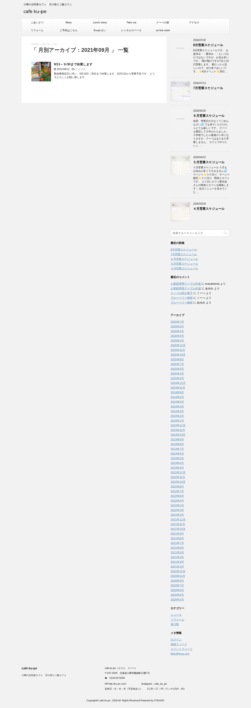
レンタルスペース (131, 30)
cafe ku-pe (35, 11)
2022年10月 (178, 481)
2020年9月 (177, 580)
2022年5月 (177, 500)
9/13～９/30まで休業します (73, 64)
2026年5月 (177, 326)
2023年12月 (178, 425)
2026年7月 (177, 321)
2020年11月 (178, 576)
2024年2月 (177, 415)
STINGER (159, 700)
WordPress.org (180, 653)
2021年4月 (177, 557)
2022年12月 (178, 472)
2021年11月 (178, 524)
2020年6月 (177, 590)
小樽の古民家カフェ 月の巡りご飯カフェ (44, 675)
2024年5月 (177, 401)
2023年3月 (177, 467)
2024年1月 (177, 420)
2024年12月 (178, 383)
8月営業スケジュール (208, 45)
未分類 (175, 624)
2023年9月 (177, 439)
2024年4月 (177, 406)
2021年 (46, 44)
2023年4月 (177, 463)
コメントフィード (182, 649)
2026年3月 (177, 335)
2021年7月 (177, 543)
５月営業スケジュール (209, 162)
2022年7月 (177, 491)
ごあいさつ (37, 22)
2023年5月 (177, 458)
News (68, 22)
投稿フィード (179, 644)
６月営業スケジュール (209, 115)
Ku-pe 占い (100, 30)
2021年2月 (177, 566)
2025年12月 (178, 345)
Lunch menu (100, 22)
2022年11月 (178, 477)
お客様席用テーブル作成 (186, 283)
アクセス (194, 22)
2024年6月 (177, 397)
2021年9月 (177, 533)
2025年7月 (177, 364)
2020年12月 (178, 571)
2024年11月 (178, 387)
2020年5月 (177, 594)
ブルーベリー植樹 (182, 297)
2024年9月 (177, 392)
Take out (131, 22)
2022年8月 (177, 486)
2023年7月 (177, 448)
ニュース (80, 69)
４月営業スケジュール (209, 208)
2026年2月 (177, 340)
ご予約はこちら (68, 30)
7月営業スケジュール (208, 88)
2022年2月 (177, 514)
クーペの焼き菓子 (182, 293)
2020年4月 (177, 599)
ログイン (176, 639)
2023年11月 (178, 430)
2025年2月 (177, 378)
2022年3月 (177, 510)
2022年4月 (177, 505)
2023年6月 (177, 453)
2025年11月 (178, 350)
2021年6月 (177, 547)
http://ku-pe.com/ (119, 683)
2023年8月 (177, 444)
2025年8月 (177, 359)
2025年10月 (178, 354)
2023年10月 (178, 434)
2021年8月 (177, 538)
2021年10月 (178, 528)
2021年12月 (178, 519)
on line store (163, 30)
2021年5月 (177, 552)
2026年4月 (177, 331)
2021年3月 (177, 561)
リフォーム (37, 30)
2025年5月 (177, 368)
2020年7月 (177, 585)
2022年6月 (177, 496)
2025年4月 (177, 373)
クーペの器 (162, 22)
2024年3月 (177, 411)
